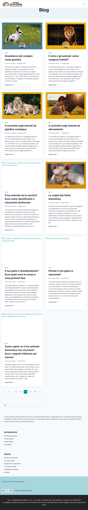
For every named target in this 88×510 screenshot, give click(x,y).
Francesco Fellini (10, 63)
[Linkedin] (10, 490)
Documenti (8, 444)
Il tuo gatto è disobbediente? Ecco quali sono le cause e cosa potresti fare (22, 274)
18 (35, 392)
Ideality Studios (26, 490)
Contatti (7, 472)
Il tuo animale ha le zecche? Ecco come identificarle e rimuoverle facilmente (21, 199)
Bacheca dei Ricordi (11, 458)
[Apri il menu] (84, 4)
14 (16, 392)
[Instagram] (6, 490)
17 (30, 392)
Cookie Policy (8, 441)
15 (20, 392)
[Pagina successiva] (40, 392)
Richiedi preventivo (10, 436)
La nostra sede (9, 461)
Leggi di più (9, 85)
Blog (6, 53)
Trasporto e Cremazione (12, 463)
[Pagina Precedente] (4, 392)
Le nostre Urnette (10, 466)
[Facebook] (3, 490)
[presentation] (22, 36)
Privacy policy (8, 439)
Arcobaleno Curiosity (11, 469)
